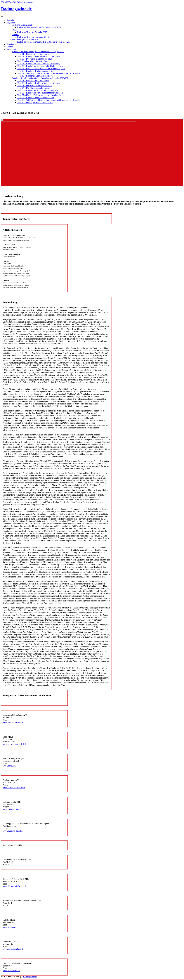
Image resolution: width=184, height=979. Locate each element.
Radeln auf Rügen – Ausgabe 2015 (32, 32)
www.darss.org (9, 766)
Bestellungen (12, 44)
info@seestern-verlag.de (25, 2)
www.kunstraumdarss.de (13, 949)
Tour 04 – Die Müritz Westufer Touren (33, 61)
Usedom (15, 34)
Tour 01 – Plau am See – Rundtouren (33, 54)
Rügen (15, 30)
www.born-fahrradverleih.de (15, 744)
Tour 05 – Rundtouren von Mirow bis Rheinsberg (38, 64)
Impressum (11, 49)
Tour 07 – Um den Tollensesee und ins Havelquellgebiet (41, 68)
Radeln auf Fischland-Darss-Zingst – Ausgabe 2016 (39, 27)
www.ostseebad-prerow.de (14, 787)
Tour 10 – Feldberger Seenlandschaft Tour (35, 76)
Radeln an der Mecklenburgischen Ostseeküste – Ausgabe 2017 (44, 42)
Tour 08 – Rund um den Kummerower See (35, 71)
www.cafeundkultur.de (12, 809)
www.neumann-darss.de (13, 722)
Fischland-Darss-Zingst (22, 25)
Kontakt (9, 47)
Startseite (10, 20)
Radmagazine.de (30, 976)
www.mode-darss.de (11, 970)
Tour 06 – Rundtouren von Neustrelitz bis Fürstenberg (40, 66)
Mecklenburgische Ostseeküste (25, 39)
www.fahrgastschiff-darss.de (15, 886)
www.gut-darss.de (10, 927)
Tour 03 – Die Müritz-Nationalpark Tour (34, 59)
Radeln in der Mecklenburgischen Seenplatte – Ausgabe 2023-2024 (40, 78)
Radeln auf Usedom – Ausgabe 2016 (33, 37)
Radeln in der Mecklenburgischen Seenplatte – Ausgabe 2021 (38, 51)
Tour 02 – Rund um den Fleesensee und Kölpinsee (38, 56)
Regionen (10, 22)
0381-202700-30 (8, 2)
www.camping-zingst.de (13, 831)
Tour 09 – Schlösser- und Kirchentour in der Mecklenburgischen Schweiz (48, 73)
